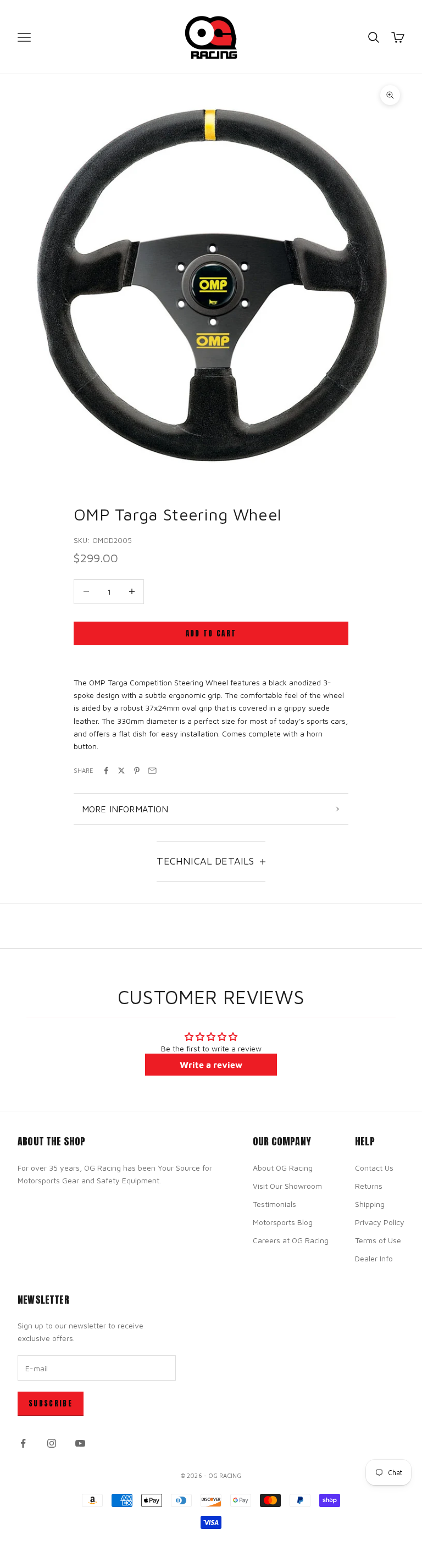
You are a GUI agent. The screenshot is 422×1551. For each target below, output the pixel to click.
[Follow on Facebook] (23, 1443)
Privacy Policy (379, 1222)
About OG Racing (283, 1167)
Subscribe (51, 1403)
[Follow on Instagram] (51, 1443)
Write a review (211, 1065)
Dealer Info (374, 1258)
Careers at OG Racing (291, 1240)
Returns (368, 1185)
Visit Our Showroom (287, 1185)
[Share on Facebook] (106, 770)
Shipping (370, 1204)
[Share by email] (152, 770)
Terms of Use (378, 1240)
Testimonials (274, 1204)
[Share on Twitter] (121, 770)
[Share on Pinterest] (136, 770)
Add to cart (211, 633)
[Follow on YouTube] (80, 1443)
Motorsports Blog (283, 1222)
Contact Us (374, 1167)
